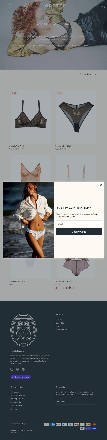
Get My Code (79, 231)
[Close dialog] (101, 185)
